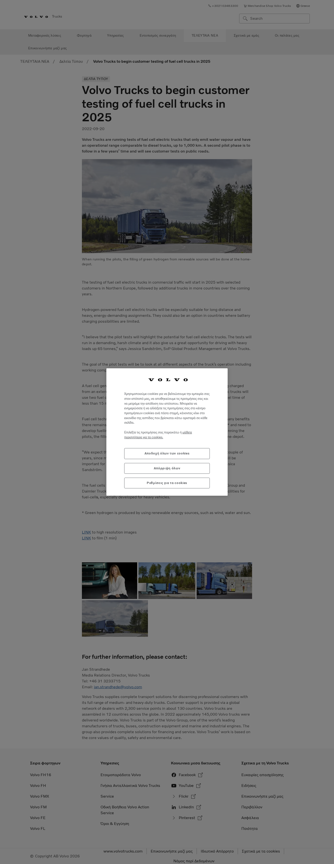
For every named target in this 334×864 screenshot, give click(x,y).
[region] (167, 432)
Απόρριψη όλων (167, 468)
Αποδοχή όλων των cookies (167, 453)
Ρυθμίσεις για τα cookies (167, 483)
